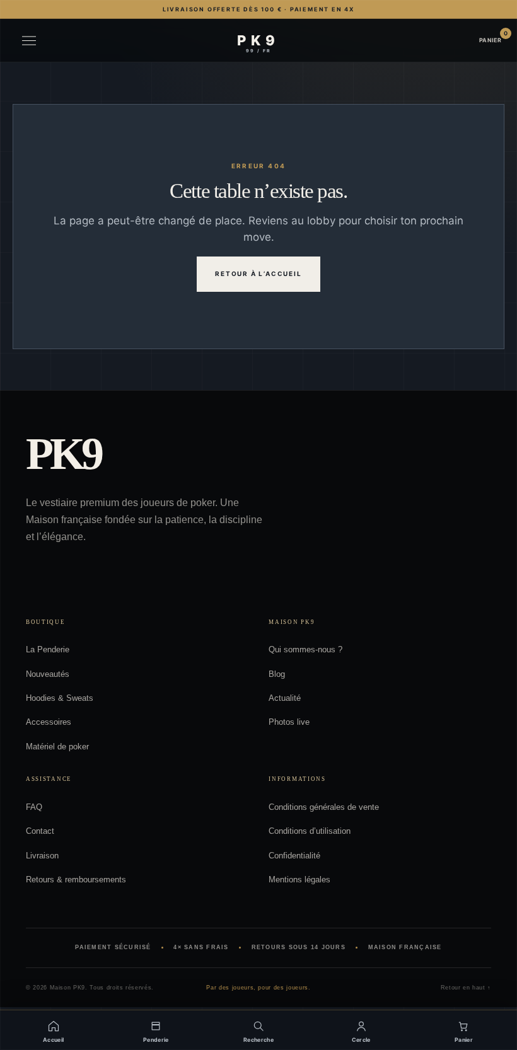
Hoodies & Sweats (59, 698)
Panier (490, 39)
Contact (40, 831)
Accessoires (48, 722)
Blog (277, 674)
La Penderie (47, 649)
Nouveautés (47, 674)
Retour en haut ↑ (466, 987)
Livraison (42, 855)
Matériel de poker (57, 746)
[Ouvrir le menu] (29, 41)
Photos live (289, 722)
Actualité (285, 698)
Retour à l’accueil (258, 273)
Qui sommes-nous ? (305, 649)
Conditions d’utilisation (310, 831)
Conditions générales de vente (324, 807)
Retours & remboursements (76, 879)
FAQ (34, 807)
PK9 (63, 454)
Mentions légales (299, 879)
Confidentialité (294, 855)
